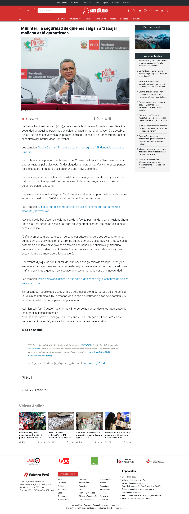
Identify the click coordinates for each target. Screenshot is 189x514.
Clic (80, 489)
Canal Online (101, 19)
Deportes (83, 486)
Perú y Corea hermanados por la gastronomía (141, 495)
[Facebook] (128, 10)
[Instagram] (150, 10)
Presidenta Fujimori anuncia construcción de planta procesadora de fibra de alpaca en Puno (31, 436)
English (27, 11)
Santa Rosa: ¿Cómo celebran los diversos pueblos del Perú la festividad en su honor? (153, 63)
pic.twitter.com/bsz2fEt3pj (40, 355)
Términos (104, 505)
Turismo (115, 3)
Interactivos (105, 489)
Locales (61, 493)
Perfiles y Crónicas (87, 493)
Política (61, 486)
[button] (20, 426)
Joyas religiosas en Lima (132, 483)
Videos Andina (31, 406)
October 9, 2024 (94, 363)
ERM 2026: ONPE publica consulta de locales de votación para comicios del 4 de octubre (152, 84)
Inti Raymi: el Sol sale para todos (136, 498)
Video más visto (152, 27)
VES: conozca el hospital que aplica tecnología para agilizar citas (89, 435)
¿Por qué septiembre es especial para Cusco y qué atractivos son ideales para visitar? (153, 128)
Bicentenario (62, 3)
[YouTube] (145, 10)
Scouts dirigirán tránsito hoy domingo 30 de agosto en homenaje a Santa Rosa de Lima (152, 94)
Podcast (124, 19)
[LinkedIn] (139, 10)
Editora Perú (77, 505)
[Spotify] (162, 10)
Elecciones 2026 (129, 477)
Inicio (60, 479)
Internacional (63, 499)
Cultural (82, 479)
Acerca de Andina (91, 505)
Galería (88, 19)
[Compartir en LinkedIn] (44, 442)
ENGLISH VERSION (68, 474)
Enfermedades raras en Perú (134, 480)
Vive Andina (128, 3)
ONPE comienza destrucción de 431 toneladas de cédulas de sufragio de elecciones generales (59, 437)
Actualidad (75, 18)
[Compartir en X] (41, 442)
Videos (113, 19)
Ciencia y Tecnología (88, 496)
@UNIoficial (34, 348)
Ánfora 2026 (84, 483)
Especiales (86, 3)
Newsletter (136, 19)
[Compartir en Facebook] (38, 442)
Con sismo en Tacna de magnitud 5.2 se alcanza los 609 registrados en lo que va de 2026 (153, 118)
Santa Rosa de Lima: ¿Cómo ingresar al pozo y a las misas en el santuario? (153, 73)
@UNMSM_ (87, 345)
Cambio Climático (86, 499)
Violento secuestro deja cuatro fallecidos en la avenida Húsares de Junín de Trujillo (152, 152)
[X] (134, 10)
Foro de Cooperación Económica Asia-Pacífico (142, 486)
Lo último (61, 19)
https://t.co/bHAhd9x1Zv (99, 352)
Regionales (62, 496)
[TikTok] (167, 10)
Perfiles (74, 3)
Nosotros (104, 499)
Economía (62, 489)
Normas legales (101, 3)
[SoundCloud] (156, 10)
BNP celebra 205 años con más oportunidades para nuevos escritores (117, 435)
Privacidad (114, 505)
